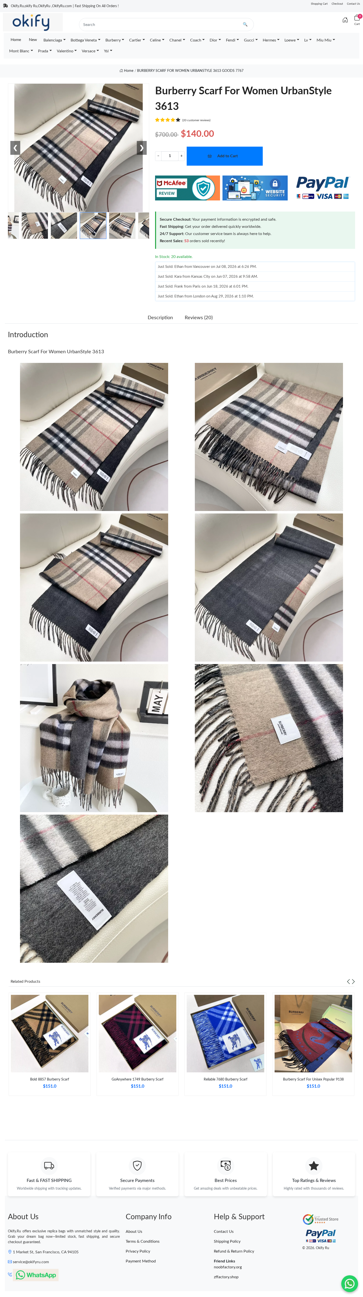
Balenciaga (52, 40)
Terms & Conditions (143, 1241)
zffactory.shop (226, 1277)
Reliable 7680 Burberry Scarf (225, 1079)
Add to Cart (227, 156)
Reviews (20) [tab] (199, 317)
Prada (43, 51)
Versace (88, 51)
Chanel (175, 40)
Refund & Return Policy (234, 1251)
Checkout (337, 3)
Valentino (65, 51)
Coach (195, 40)
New (33, 40)
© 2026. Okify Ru (315, 1248)
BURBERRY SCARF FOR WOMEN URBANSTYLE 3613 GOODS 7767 (190, 71)
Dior (213, 40)
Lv (306, 40)
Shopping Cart (319, 3)
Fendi (230, 40)
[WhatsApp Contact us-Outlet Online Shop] (349, 1283)
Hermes (269, 40)
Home (16, 40)
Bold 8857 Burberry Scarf (49, 1079)
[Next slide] (353, 981)
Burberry (113, 40)
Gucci (249, 40)
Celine (155, 40)
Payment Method (141, 1261)
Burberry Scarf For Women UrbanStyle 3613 (56, 351)
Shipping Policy (227, 1241)
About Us (134, 1232)
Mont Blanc (19, 51)
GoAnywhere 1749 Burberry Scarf (137, 1079)
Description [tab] (160, 317)
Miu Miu (324, 40)
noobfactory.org (228, 1267)
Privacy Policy (138, 1251)
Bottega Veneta (84, 40)
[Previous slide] (348, 981)
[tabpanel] (50, 1046)
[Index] (345, 20)
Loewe (290, 40)
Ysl (106, 51)
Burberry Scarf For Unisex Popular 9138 (313, 1079)
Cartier (135, 40)
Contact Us (353, 3)
